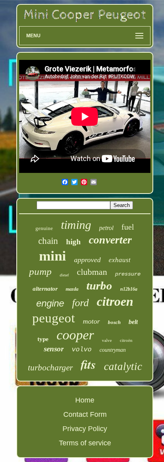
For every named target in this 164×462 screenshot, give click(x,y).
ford (80, 303)
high (73, 242)
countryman (113, 350)
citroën (126, 340)
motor (91, 321)
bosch (114, 322)
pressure (128, 274)
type (43, 339)
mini (52, 256)
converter (110, 240)
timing (76, 224)
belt (133, 321)
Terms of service (85, 443)
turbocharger (50, 367)
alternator (45, 289)
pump (40, 271)
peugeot (53, 318)
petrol (106, 227)
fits (88, 364)
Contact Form (85, 414)
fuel (127, 226)
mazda (72, 289)
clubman (92, 272)
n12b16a (128, 289)
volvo (82, 349)
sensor (54, 349)
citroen (115, 301)
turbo (99, 285)
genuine (44, 228)
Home (84, 400)
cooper (75, 335)
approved (87, 260)
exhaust (120, 260)
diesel (64, 275)
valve (107, 340)
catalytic (123, 366)
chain (48, 241)
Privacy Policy (84, 429)
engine (50, 303)
